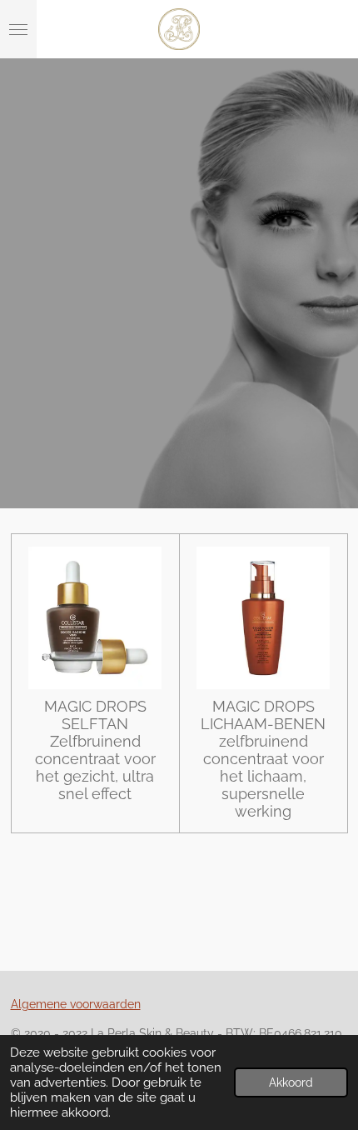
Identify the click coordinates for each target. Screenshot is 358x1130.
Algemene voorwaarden (76, 1004)
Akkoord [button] (291, 1082)
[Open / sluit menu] (18, 29)
